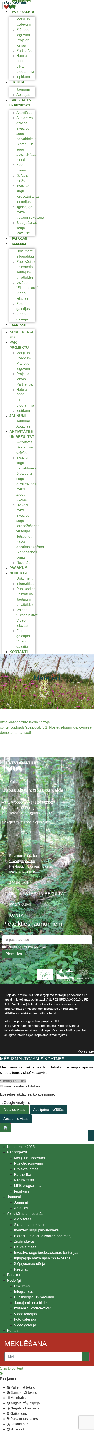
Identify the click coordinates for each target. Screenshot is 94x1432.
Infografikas (25, 256)
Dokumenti (24, 251)
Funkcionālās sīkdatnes (21, 1086)
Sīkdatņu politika (13, 1081)
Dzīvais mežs (25, 1247)
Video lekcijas (25, 1314)
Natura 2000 (24, 1180)
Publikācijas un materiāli (34, 1297)
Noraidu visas (14, 1110)
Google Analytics (16, 1103)
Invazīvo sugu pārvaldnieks (36, 1230)
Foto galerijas (25, 1319)
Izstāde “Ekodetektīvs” (32, 1308)
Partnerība (24, 50)
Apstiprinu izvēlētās (48, 1110)
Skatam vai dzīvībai (30, 1225)
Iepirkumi (23, 77)
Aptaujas (23, 95)
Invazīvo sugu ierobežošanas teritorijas (46, 1252)
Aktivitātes (24, 112)
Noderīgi (19, 244)
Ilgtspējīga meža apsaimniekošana (42, 1258)
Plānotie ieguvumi (28, 1163)
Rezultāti (23, 233)
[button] (1, 1373)
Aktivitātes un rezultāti (25, 1214)
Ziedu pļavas (24, 1241)
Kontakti (19, 324)
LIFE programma (27, 1186)
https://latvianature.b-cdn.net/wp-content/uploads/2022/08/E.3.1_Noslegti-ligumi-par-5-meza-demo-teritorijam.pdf (46, 727)
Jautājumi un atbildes (31, 1303)
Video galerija (25, 1325)
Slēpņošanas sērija (29, 1264)
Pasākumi (19, 238)
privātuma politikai (32, 947)
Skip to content (11, 1368)
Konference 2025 (21, 1147)
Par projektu (23, 12)
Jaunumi (18, 82)
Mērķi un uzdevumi (29, 1158)
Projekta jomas (26, 1169)
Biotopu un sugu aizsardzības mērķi (43, 1236)
